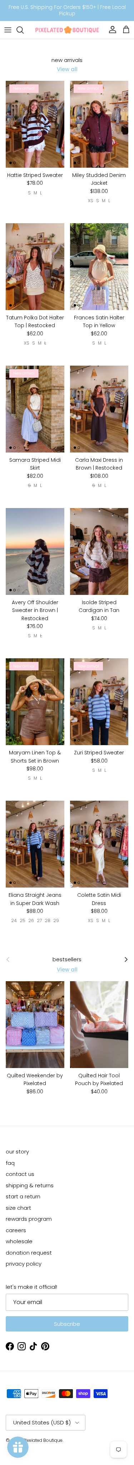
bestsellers (67, 959)
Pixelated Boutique (43, 1440)
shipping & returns (30, 1185)
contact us (20, 1174)
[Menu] (8, 30)
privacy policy (23, 1263)
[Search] (23, 30)
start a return (23, 1196)
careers (16, 1230)
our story (17, 1151)
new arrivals (67, 60)
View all (67, 69)
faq (10, 1163)
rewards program (29, 1219)
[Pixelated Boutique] (67, 30)
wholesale (19, 1241)
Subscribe (67, 1324)
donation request (29, 1252)
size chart (18, 1208)
